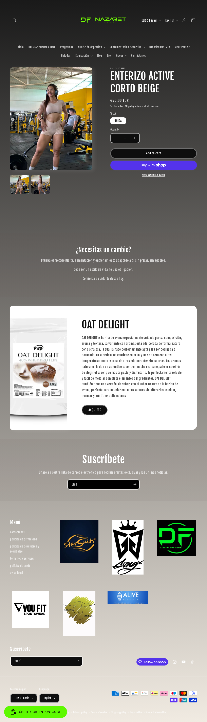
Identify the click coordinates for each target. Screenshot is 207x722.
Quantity (114, 129)
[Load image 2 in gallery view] (40, 184)
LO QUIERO (94, 410)
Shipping (130, 106)
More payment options (153, 174)
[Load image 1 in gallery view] (19, 184)
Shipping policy (119, 712)
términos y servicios (22, 558)
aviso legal (16, 573)
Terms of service (99, 712)
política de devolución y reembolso (24, 549)
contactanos (17, 532)
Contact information (156, 712)
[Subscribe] (134, 484)
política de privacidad (23, 539)
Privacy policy (80, 712)
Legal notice (136, 712)
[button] (14, 20)
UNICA (118, 120)
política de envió (20, 565)
